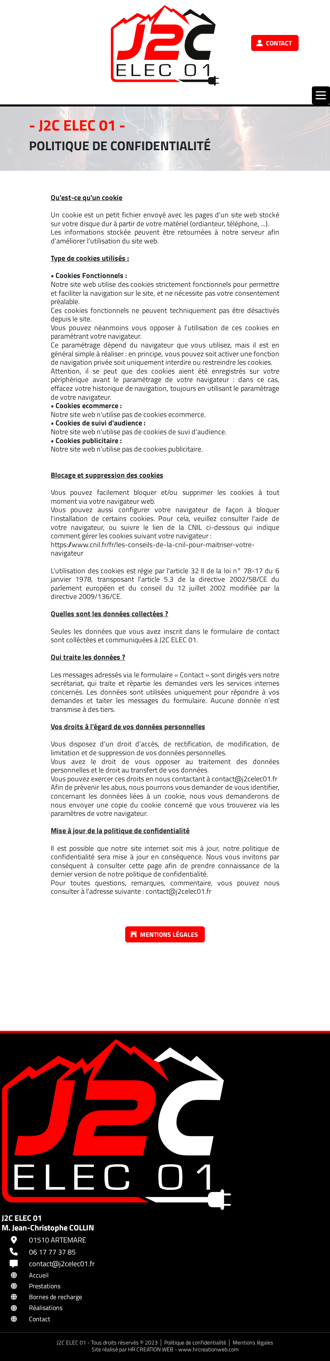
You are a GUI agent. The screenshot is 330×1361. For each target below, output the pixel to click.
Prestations (44, 1286)
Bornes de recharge (55, 1297)
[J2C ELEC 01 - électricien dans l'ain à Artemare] (165, 45)
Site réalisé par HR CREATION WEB (132, 1349)
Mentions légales (253, 1342)
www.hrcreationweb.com (208, 1349)
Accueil (39, 1275)
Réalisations (45, 1307)
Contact (39, 1319)
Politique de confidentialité (195, 1342)
